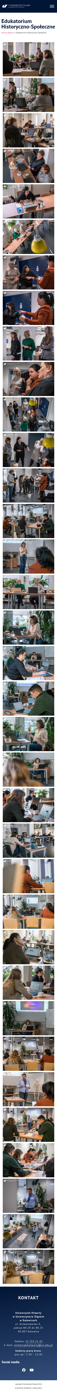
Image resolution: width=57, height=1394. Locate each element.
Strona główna (7, 32)
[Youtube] (31, 1369)
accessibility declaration (23, 1388)
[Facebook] (23, 1369)
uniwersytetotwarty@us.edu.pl (33, 1345)
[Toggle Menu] (52, 6)
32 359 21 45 (34, 1341)
